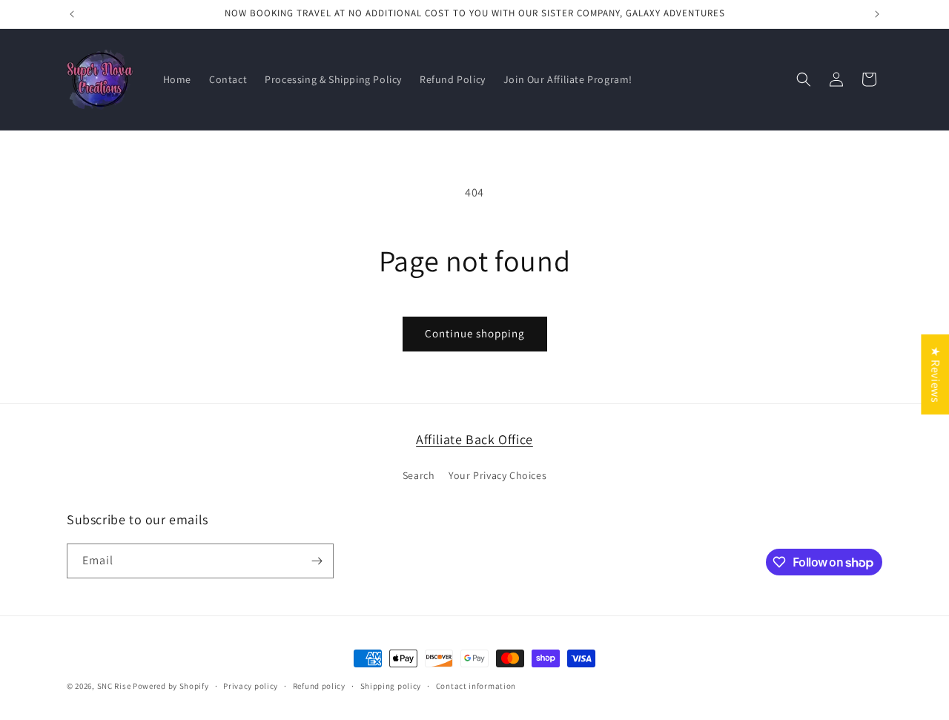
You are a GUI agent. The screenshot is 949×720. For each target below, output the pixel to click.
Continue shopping (475, 333)
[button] (803, 79)
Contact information (476, 686)
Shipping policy (391, 686)
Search (419, 475)
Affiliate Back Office (474, 439)
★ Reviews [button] (935, 374)
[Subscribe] (316, 561)
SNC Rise (114, 686)
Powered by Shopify (171, 686)
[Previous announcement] (72, 14)
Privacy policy (250, 686)
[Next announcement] (877, 14)
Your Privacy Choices (497, 475)
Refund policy (319, 686)
